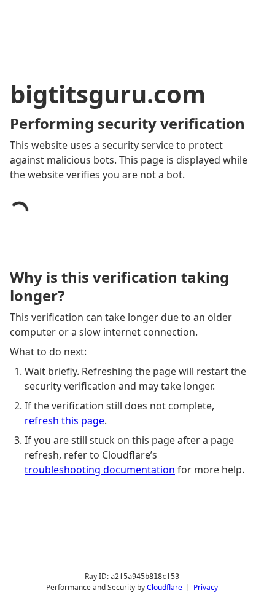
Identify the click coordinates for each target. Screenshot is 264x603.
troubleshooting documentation (100, 469)
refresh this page (64, 420)
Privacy (205, 587)
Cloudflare (164, 587)
